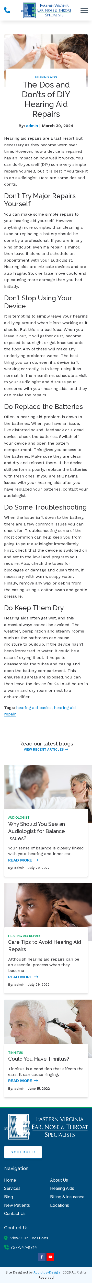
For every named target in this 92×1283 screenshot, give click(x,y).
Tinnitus (15, 1053)
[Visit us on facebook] (41, 1257)
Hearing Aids (46, 77)
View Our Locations (29, 1238)
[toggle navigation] (84, 10)
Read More (20, 860)
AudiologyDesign (46, 1272)
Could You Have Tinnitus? (38, 1059)
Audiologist (19, 817)
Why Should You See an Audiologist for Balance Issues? (36, 831)
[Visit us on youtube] (50, 1257)
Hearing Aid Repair (24, 936)
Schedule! (23, 1152)
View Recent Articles (44, 749)
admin (32, 125)
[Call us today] (7, 10)
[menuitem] (23, 1180)
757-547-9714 (23, 1247)
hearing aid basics (34, 707)
